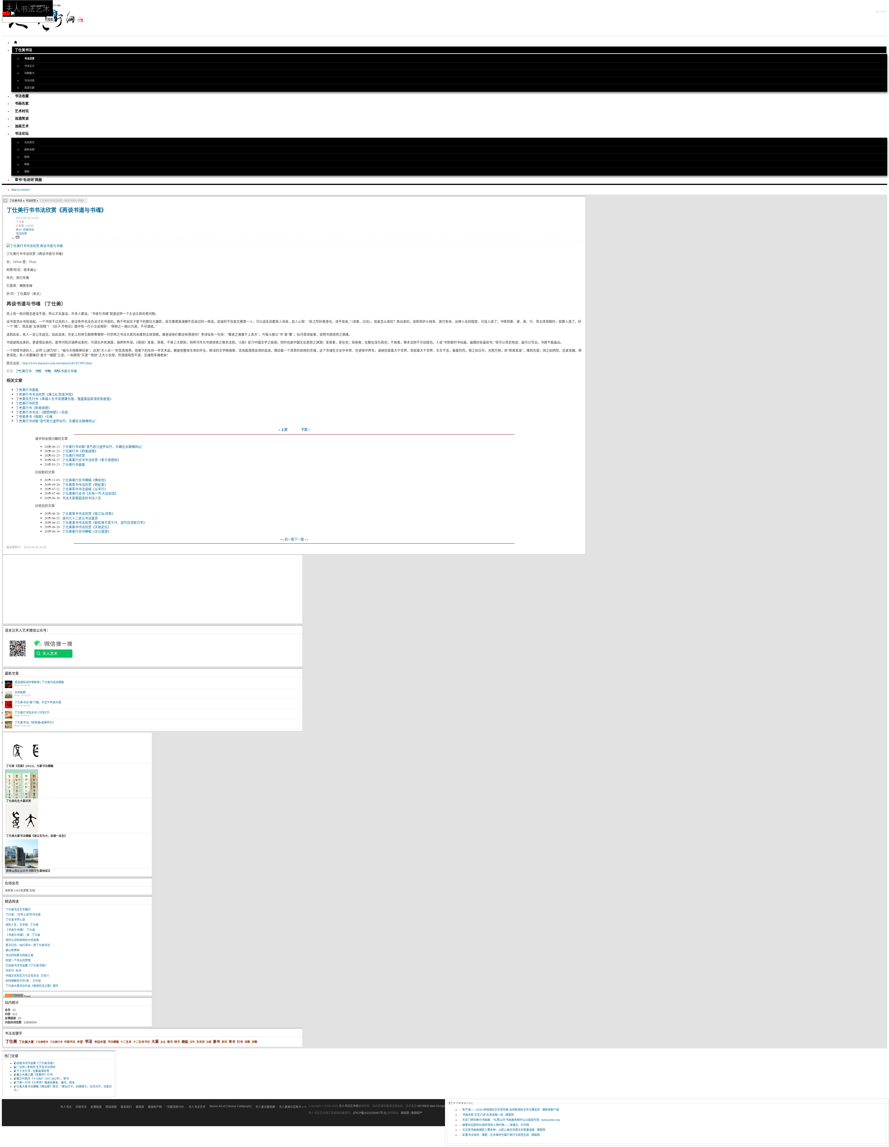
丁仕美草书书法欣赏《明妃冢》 (85, 484)
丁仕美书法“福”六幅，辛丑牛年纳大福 (38, 702)
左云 (163, 1042)
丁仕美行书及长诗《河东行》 (33, 712)
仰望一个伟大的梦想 (18, 960)
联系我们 (126, 1107)
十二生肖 (125, 1042)
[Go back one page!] (5, 200)
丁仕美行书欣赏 (27, 403)
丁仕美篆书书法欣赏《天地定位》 (86, 527)
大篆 (155, 1042)
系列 (224, 1042)
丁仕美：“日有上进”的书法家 (23, 914)
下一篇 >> (301, 539)
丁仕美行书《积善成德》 (33, 407)
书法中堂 (100, 1042)
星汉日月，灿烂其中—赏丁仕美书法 (28, 945)
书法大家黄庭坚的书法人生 (81, 498)
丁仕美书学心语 (15, 919)
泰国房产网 (155, 1107)
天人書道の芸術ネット (293, 1107)
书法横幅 (113, 1042)
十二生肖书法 (141, 1042)
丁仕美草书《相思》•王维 (34, 416)
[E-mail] (17, 238)
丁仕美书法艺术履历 (18, 909)
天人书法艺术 (197, 1107)
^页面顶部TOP (175, 1107)
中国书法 (29, 229)
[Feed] (14, 996)
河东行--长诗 (13, 970)
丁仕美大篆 (26, 1042)
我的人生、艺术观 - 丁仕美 (22, 924)
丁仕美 (11, 1041)
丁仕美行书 (24, 371)
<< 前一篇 (287, 539)
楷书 (170, 1042)
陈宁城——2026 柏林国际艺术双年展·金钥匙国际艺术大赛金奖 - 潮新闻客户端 (510, 1109)
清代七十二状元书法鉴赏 (80, 518)
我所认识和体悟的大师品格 (22, 940)
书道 (38, 371)
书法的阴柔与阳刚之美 (19, 955)
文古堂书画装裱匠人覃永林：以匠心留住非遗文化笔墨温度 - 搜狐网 (503, 1129)
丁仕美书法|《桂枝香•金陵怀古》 (35, 722)
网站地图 (111, 1107)
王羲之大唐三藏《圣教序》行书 (33, 1074)
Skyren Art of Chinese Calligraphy (230, 1106)
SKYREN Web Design (431, 1106)
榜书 (177, 1042)
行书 (240, 1042)
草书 (232, 1042)
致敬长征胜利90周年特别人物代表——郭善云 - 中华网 (495, 1125)
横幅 (185, 1042)
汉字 (192, 1042)
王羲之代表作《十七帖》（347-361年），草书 (41, 1078)
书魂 (47, 371)
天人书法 (66, 1107)
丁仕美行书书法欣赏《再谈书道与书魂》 (56, 210)
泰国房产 (416, 1113)
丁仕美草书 (41, 1042)
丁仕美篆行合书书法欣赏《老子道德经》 (91, 460)
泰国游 (140, 1107)
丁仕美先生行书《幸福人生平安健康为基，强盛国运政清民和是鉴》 (64, 398)
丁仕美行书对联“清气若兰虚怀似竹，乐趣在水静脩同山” (56, 421)
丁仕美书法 (15, 200)
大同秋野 (20, 692)
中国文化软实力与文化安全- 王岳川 (27, 975)
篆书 (216, 1042)
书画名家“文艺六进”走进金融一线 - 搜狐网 (488, 1114)
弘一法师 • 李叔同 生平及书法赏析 (35, 1067)
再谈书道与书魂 (65, 371)
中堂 (80, 1042)
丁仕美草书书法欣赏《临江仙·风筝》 (88, 513)
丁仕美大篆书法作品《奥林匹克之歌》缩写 (32, 986)
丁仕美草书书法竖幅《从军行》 (85, 489)
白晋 (208, 1042)
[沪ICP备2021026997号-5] (370, 1113)
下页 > (305, 429)
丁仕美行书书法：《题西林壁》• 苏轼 (42, 412)
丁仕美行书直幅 (27, 389)
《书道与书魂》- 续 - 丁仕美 (23, 935)
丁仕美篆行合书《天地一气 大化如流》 (90, 493)
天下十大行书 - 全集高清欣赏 (31, 1071)
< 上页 (283, 429)
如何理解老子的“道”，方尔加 (23, 980)
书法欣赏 (31, 200)
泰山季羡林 (12, 950)
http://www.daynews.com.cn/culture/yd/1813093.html (57, 363)
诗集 (254, 1042)
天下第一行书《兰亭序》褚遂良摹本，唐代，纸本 (44, 1082)
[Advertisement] (144, 589)
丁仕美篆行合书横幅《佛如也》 (85, 480)
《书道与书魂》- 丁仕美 (20, 930)
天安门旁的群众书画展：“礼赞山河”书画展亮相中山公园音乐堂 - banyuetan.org (511, 1120)
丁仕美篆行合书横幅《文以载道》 (86, 531)
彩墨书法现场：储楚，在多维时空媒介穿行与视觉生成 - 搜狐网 (501, 1135)
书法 (88, 1041)
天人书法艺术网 (348, 1106)
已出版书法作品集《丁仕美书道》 (26, 965)
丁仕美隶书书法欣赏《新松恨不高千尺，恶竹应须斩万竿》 (104, 522)
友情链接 (96, 1107)
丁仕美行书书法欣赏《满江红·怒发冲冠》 (45, 394)
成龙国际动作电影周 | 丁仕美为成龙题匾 (39, 682)
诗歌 (247, 1042)
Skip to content (20, 189)
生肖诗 (200, 1042)
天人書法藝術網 (265, 1107)
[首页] (15, 42)
